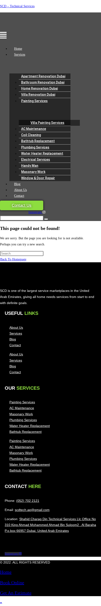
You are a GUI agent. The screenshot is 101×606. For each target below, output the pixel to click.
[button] (20, 35)
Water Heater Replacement (42, 153)
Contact (19, 196)
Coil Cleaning (31, 135)
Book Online (12, 582)
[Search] (46, 219)
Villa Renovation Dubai (38, 94)
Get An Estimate (15, 592)
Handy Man (29, 166)
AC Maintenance (33, 129)
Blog (17, 184)
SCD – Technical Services (17, 6)
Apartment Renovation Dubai (43, 76)
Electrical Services (35, 159)
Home (18, 48)
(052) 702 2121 (27, 501)
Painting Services (34, 101)
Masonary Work (33, 172)
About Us (20, 190)
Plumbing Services (35, 147)
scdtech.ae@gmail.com (32, 510)
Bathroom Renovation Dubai (42, 82)
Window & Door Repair (38, 178)
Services (19, 54)
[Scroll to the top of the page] (1, 603)
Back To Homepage (13, 259)
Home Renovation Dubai (39, 88)
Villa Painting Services (47, 123)
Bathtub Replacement (38, 141)
